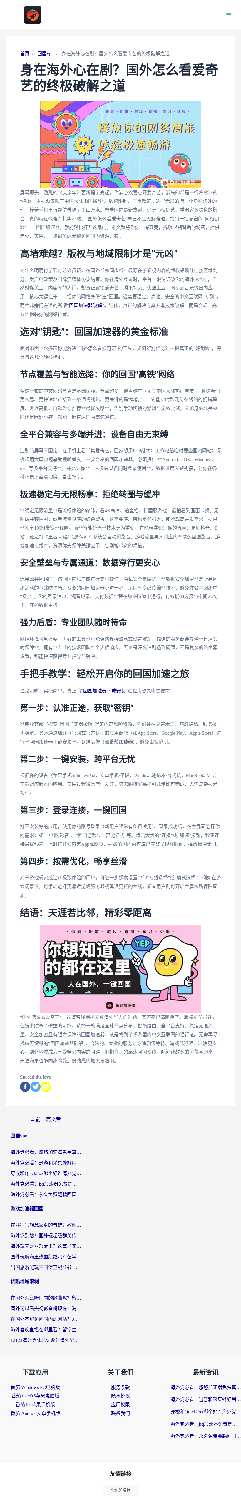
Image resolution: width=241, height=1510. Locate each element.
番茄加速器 (120, 1490)
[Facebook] (25, 1087)
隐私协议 (120, 1395)
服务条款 (120, 1387)
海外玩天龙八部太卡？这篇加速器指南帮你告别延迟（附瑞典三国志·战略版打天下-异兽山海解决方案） (46, 1246)
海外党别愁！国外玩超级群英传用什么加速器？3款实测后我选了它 (46, 1235)
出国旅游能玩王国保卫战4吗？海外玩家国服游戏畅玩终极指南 (46, 1267)
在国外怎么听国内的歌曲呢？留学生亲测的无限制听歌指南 (46, 1297)
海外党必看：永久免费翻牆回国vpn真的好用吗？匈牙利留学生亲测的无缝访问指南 (46, 1194)
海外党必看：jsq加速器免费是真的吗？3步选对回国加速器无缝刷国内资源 (46, 1183)
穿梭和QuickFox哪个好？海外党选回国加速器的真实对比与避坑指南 (46, 1173)
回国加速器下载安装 (104, 690)
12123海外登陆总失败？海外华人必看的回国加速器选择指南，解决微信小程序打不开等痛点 (46, 1340)
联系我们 (120, 1413)
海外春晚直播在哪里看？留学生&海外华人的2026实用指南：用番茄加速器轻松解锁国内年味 (46, 1329)
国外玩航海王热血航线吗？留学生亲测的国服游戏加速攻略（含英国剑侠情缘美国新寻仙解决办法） (46, 1256)
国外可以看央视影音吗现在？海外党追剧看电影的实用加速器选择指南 (46, 1308)
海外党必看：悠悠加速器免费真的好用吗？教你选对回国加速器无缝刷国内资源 (46, 1152)
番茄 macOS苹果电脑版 (35, 1395)
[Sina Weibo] (46, 1087)
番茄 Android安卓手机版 (35, 1413)
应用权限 (120, 1404)
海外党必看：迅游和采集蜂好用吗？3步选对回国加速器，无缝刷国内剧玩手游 (46, 1162)
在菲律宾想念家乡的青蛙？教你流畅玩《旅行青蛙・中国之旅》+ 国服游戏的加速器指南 (46, 1225)
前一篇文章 (45, 1119)
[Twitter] (35, 1087)
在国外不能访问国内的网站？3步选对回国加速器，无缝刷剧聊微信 (46, 1319)
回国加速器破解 (85, 305)
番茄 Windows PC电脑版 (35, 1387)
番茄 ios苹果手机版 (35, 1404)
